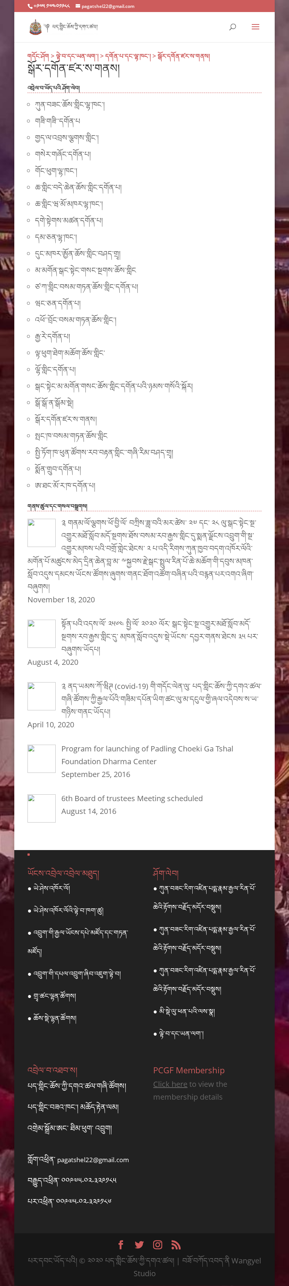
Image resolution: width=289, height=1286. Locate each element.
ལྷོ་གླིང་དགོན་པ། (55, 369)
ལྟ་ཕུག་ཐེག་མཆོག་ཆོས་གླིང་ (70, 353)
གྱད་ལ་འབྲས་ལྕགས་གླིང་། (67, 138)
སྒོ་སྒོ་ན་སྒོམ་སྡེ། (54, 403)
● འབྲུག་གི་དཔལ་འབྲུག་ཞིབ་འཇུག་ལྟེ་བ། (74, 973)
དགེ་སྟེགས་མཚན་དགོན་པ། (69, 220)
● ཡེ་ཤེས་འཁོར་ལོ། (48, 888)
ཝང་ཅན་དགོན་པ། (58, 303)
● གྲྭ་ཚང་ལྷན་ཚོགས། (51, 995)
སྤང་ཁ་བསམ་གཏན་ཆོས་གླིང (71, 436)
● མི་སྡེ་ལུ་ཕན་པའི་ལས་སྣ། (184, 1011)
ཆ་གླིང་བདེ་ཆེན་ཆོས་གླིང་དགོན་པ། (78, 187)
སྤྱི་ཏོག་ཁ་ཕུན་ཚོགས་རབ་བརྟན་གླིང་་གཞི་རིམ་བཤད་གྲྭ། (104, 452)
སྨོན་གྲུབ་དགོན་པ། (58, 469)
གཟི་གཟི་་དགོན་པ (57, 121)
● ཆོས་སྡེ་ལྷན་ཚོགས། (51, 1017)
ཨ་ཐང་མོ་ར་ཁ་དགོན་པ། (65, 485)
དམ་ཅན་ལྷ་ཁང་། (56, 237)
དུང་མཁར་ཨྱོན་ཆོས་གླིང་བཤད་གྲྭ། (77, 253)
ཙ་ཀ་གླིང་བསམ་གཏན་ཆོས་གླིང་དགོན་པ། (86, 287)
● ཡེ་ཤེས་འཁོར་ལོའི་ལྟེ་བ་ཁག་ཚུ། (65, 910)
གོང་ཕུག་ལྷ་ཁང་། (56, 171)
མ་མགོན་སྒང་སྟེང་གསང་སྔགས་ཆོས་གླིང (85, 270)
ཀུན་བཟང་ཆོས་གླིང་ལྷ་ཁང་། (70, 104)
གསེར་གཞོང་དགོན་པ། (63, 154)
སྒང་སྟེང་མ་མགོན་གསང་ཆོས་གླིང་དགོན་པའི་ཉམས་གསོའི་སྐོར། (114, 386)
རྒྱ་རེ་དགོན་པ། (52, 336)
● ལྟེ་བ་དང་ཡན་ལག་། (178, 1033)
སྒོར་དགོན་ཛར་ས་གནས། (66, 419)
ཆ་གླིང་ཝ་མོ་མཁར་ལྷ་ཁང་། (69, 204)
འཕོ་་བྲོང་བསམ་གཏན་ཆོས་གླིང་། (75, 320)
